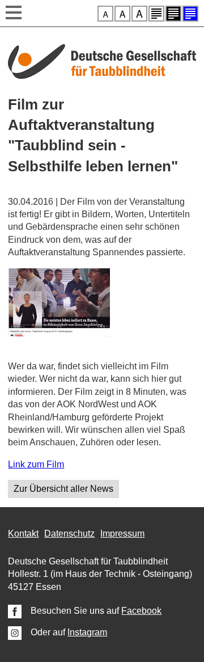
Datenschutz (69, 533)
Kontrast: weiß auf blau (190, 14)
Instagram (87, 632)
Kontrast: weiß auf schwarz (173, 14)
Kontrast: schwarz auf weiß (156, 14)
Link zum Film (36, 464)
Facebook (141, 610)
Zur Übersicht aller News (63, 489)
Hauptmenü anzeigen (14, 14)
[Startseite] (102, 76)
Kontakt (23, 533)
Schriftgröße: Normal (105, 14)
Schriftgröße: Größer (122, 14)
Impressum (122, 533)
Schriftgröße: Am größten (139, 14)
